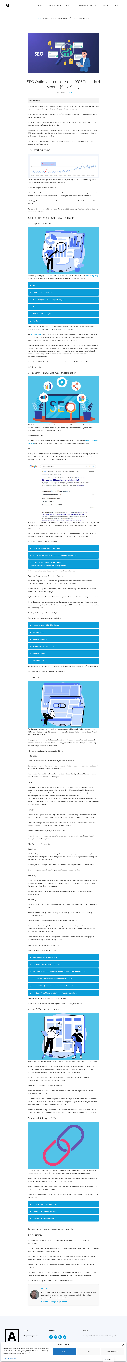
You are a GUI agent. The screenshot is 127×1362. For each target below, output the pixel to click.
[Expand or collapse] (97, 100)
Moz (62, 971)
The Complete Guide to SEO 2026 (86, 5)
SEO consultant (36, 334)
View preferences (112, 1351)
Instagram (54, 1302)
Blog (67, 5)
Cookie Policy (6, 1358)
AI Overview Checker (54, 5)
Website (63, 1302)
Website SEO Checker (73, 971)
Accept (64, 1351)
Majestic (59, 979)
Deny (88, 1351)
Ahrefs (51, 957)
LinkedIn (44, 1302)
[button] (123, 1345)
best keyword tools (54, 562)
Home (40, 5)
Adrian (70, 92)
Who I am (105, 5)
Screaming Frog (92, 276)
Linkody (67, 979)
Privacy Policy (13, 1358)
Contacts (116, 5)
